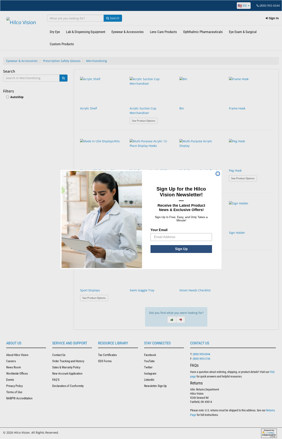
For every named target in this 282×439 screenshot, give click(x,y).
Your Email (158, 230)
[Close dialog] (218, 174)
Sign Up (181, 249)
